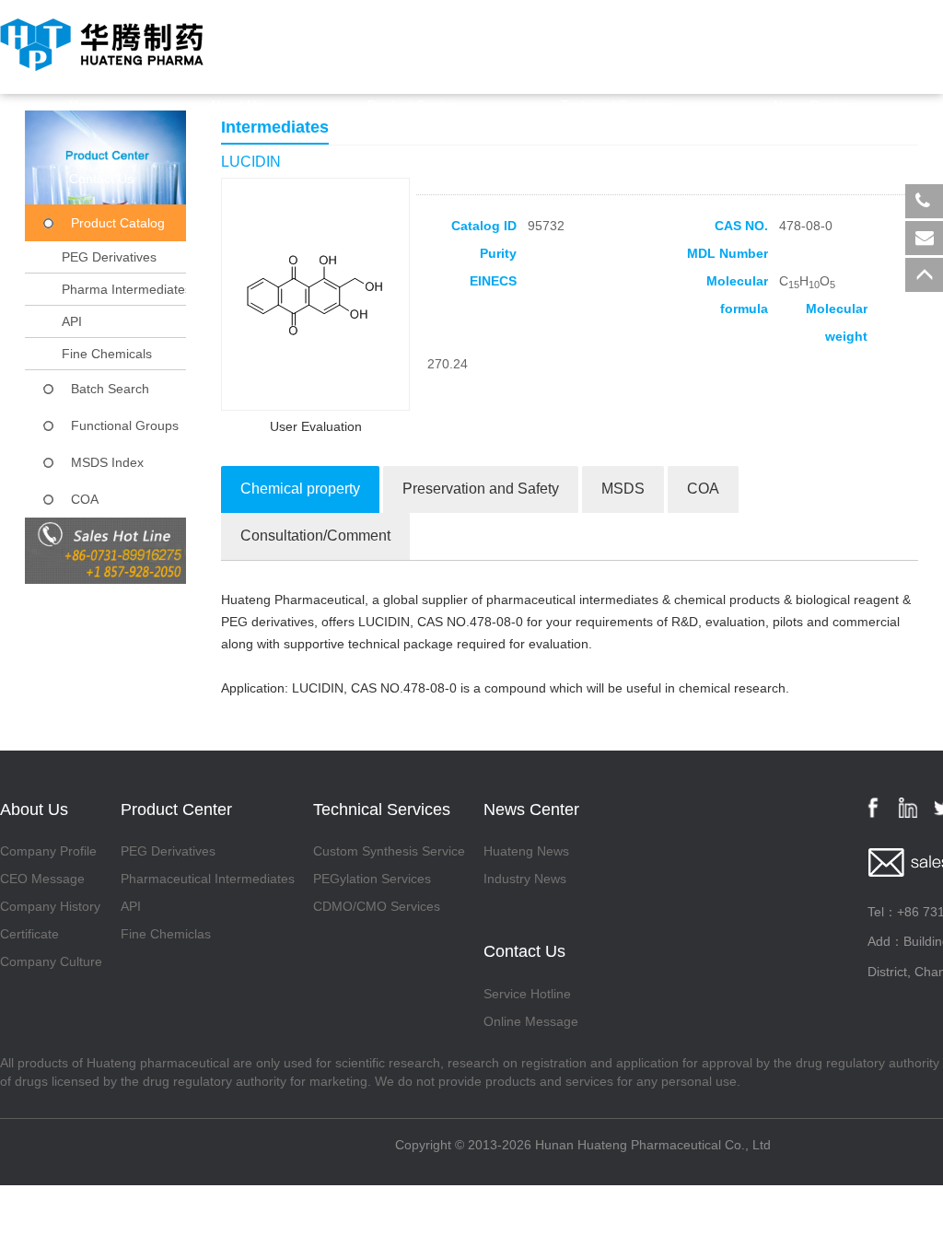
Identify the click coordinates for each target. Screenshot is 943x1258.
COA (85, 499)
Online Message (530, 1021)
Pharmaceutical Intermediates (208, 878)
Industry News (524, 878)
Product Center (411, 105)
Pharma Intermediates (127, 289)
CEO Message (42, 878)
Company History (50, 906)
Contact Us (101, 178)
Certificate (29, 933)
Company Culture (51, 961)
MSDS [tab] (623, 488)
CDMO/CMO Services (376, 906)
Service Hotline (527, 993)
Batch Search (110, 388)
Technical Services (615, 105)
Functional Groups (125, 425)
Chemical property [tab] (300, 488)
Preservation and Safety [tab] (480, 488)
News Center (811, 105)
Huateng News (526, 851)
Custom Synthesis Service (389, 851)
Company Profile (48, 851)
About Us (235, 105)
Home (86, 105)
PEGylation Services (372, 878)
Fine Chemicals (107, 353)
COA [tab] (703, 488)
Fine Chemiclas (166, 933)
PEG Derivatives (109, 257)
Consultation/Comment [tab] (315, 535)
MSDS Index (107, 462)
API (72, 321)
